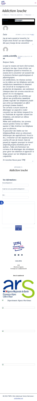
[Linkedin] (21, 255)
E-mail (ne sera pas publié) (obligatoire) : (13, 189)
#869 (19, 58)
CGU (18, 265)
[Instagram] (15, 255)
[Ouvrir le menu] (35, 3)
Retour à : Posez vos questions (13, 15)
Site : (3, 195)
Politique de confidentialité (18, 268)
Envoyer (19, 228)
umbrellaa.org (18, 398)
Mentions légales (18, 267)
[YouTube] (18, 255)
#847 (32, 34)
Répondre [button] (29, 44)
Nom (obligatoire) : (7, 183)
